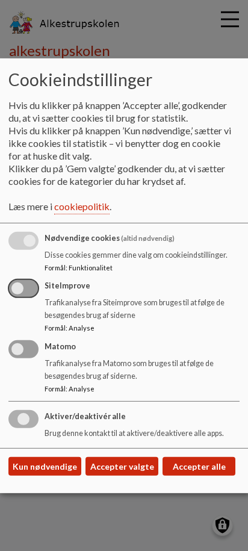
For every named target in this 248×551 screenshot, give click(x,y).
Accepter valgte (122, 466)
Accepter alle (199, 466)
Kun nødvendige (45, 466)
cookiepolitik (82, 206)
